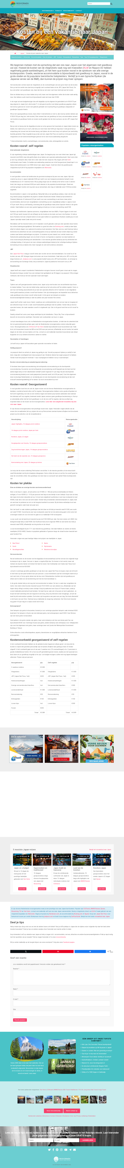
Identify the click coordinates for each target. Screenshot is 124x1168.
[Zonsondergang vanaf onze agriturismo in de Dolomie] (66, 1099)
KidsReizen (74, 1090)
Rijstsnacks (48, 546)
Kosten (59, 57)
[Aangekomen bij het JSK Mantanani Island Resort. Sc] (39, 1099)
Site (14, 1009)
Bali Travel (94, 1090)
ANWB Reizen (85, 881)
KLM (86, 67)
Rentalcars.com (54, 914)
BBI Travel (66, 1090)
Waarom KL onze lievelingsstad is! (93, 1063)
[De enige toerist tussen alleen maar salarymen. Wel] (75, 1099)
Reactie (16, 969)
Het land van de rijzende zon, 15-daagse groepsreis (28, 456)
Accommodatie (36, 57)
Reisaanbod (67, 57)
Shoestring (37, 884)
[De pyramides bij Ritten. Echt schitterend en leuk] (57, 1099)
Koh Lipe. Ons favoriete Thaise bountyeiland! (96, 1044)
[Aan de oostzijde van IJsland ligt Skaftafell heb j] (102, 1099)
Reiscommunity (68, 10)
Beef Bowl (16, 543)
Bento (46, 543)
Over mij (72, 1116)
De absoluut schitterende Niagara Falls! (95, 1066)
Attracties (27, 57)
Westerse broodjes (50, 549)
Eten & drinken (47, 57)
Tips (81, 57)
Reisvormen (64, 1164)
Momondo (48, 167)
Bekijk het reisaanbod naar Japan (100, 849)
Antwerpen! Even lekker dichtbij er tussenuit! (96, 1057)
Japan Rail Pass (18, 254)
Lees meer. (32, 1073)
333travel (32, 327)
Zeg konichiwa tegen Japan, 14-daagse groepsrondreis (29, 449)
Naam (15, 989)
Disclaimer (66, 1116)
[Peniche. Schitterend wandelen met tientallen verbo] (30, 1099)
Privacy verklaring (82, 1116)
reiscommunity (61, 937)
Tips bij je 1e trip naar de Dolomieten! (94, 1054)
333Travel (86, 909)
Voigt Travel (102, 1090)
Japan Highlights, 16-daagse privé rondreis (25, 424)
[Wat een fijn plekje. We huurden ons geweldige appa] (21, 1099)
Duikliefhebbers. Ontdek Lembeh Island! (95, 1060)
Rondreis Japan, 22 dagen (19, 437)
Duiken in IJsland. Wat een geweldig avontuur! (97, 1051)
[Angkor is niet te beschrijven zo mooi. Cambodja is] (93, 1099)
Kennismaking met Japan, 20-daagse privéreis (26, 462)
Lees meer (22, 888)
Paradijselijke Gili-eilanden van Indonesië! (96, 1069)
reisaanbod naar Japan (102, 916)
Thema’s (58, 10)
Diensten (59, 1116)
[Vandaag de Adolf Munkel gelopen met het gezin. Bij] (48, 1099)
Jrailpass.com (27, 259)
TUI (20, 911)
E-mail (15, 999)
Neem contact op (71, 1111)
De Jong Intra (86, 1090)
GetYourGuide (75, 916)
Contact (79, 10)
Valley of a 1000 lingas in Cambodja (93, 1072)
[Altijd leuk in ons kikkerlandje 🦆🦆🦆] (84, 1099)
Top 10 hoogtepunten (91, 57)
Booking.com (59, 226)
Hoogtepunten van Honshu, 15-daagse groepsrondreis (29, 443)
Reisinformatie (16, 57)
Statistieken (92, 1116)
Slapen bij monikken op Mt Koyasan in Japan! (97, 1047)
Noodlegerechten (18, 549)
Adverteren (46, 1116)
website (88, 156)
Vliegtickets (103, 57)
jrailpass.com (48, 916)
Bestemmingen (47, 10)
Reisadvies (75, 57)
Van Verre (40, 327)
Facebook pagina (68, 942)
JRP (54, 57)
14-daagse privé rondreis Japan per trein (24, 430)
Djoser (98, 879)
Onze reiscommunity (53, 1111)
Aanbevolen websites (34, 1116)
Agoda (87, 914)
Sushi (14, 546)
